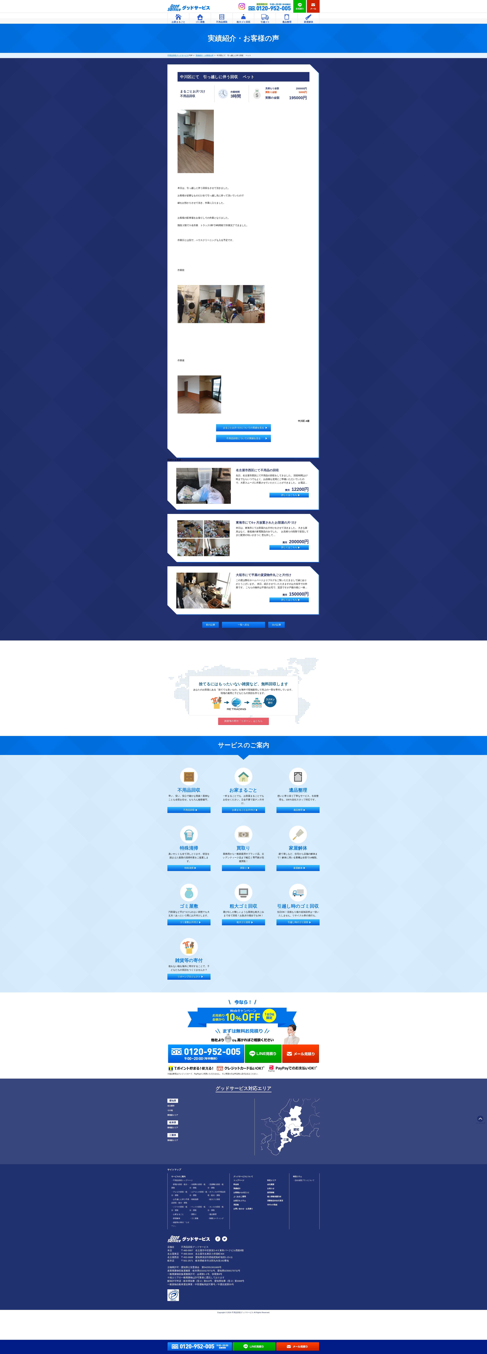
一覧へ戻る (243, 624)
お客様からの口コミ (241, 1192)
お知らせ (270, 1188)
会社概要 (270, 1184)
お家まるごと (177, 1214)
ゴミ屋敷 (193, 1218)
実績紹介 (237, 1188)
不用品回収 (187, 96)
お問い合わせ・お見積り (243, 1209)
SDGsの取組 (272, 1205)
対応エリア (271, 1180)
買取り (193, 1214)
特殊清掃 (193, 1199)
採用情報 (270, 1192)
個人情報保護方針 (274, 1196)
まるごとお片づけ (192, 91)
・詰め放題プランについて (303, 1180)
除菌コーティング (216, 1218)
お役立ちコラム (239, 1201)
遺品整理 (212, 1214)
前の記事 (210, 624)
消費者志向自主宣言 (275, 1201)
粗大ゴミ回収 (214, 1199)
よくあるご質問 (239, 1196)
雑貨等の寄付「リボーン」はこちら (243, 721)
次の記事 (276, 624)
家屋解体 (175, 1218)
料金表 (236, 1184)
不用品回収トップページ (182, 1180)
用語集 (236, 1205)
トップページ (238, 1180)
